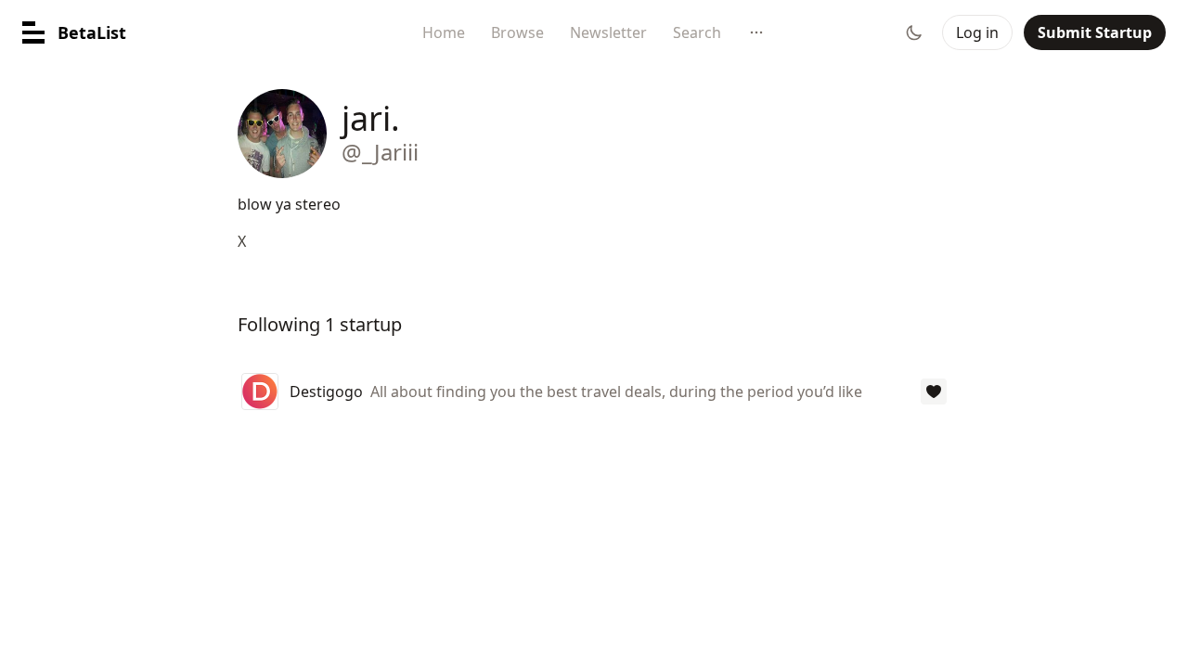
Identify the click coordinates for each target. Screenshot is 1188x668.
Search (697, 32)
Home (443, 32)
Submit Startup (1095, 32)
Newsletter (608, 32)
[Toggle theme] (914, 32)
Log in (977, 32)
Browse (517, 32)
